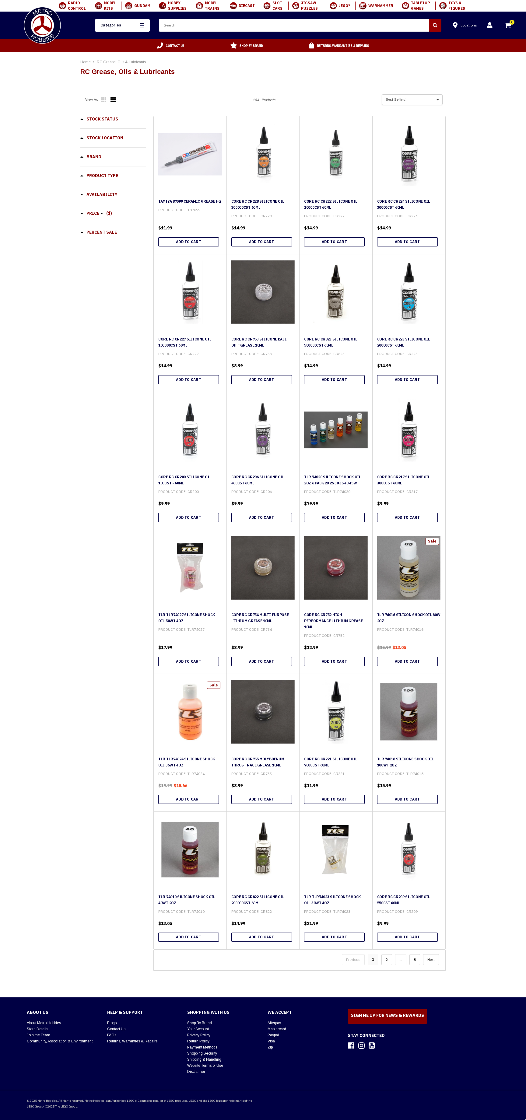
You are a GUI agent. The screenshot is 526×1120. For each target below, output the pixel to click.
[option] (170, 45)
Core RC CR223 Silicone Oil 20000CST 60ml (403, 342)
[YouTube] (372, 1045)
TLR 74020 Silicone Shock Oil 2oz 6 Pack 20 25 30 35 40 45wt (332, 480)
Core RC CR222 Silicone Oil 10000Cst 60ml (330, 204)
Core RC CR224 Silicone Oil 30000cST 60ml (403, 204)
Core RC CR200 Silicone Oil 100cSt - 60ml (184, 480)
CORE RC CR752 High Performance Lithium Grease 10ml (333, 620)
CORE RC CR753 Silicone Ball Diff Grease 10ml (259, 342)
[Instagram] (361, 1045)
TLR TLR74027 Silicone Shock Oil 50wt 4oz (186, 617)
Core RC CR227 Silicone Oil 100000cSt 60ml (184, 342)
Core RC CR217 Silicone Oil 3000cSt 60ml (403, 480)
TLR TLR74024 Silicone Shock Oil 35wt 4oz (186, 762)
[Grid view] (104, 99)
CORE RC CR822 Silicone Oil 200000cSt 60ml (257, 900)
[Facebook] (351, 1045)
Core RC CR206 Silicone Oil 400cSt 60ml (257, 480)
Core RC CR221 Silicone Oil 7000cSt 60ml (330, 762)
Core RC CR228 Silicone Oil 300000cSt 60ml (257, 204)
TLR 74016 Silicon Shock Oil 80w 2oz (408, 617)
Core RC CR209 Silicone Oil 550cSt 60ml (403, 900)
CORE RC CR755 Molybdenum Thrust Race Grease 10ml (257, 762)
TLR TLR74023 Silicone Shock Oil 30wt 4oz (332, 900)
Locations (469, 25)
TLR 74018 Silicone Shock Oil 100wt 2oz (405, 762)
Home (85, 62)
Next (431, 959)
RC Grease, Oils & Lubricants (121, 62)
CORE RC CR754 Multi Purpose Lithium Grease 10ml (260, 617)
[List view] (113, 99)
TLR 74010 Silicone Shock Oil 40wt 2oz (186, 900)
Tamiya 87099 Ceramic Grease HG (189, 201)
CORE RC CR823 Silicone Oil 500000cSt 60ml (330, 342)
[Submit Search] (435, 25)
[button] (122, 25)
